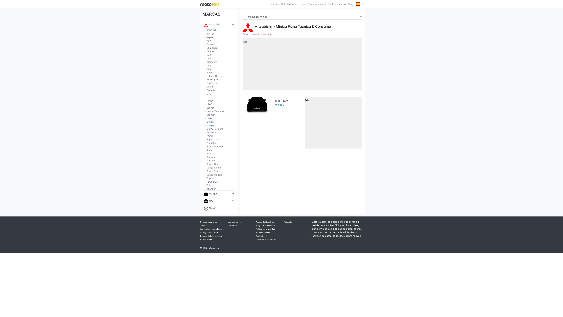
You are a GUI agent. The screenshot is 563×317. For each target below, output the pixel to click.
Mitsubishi (214, 24)
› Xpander (210, 188)
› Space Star (212, 171)
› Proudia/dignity (214, 146)
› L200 (208, 104)
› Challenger (211, 47)
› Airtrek (209, 33)
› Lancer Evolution (215, 111)
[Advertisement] (302, 65)
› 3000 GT (210, 30)
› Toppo (209, 178)
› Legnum (210, 114)
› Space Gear (212, 164)
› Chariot (210, 51)
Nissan (212, 207)
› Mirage (209, 125)
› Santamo (210, 157)
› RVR (208, 153)
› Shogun (210, 160)
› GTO (208, 93)
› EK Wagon (211, 79)
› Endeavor (211, 83)
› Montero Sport (214, 128)
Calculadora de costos (293, 4)
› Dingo (209, 65)
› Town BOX (211, 181)
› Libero (209, 118)
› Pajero (209, 135)
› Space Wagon (213, 174)
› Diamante (211, 61)
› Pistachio (211, 142)
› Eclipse (209, 72)
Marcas (275, 4)
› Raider (209, 150)
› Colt (208, 54)
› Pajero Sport (213, 139)
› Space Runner (213, 167)
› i (206, 97)
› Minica (209, 121)
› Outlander (211, 132)
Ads (245, 41)
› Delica (209, 58)
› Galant (209, 86)
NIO (211, 200)
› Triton (209, 185)
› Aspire (209, 37)
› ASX (208, 40)
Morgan (213, 193)
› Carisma (210, 44)
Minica (281, 26)
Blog (350, 4)
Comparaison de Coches (322, 4)
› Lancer (209, 107)
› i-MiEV (209, 100)
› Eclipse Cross (213, 76)
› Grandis (210, 90)
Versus (342, 4)
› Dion (208, 69)
